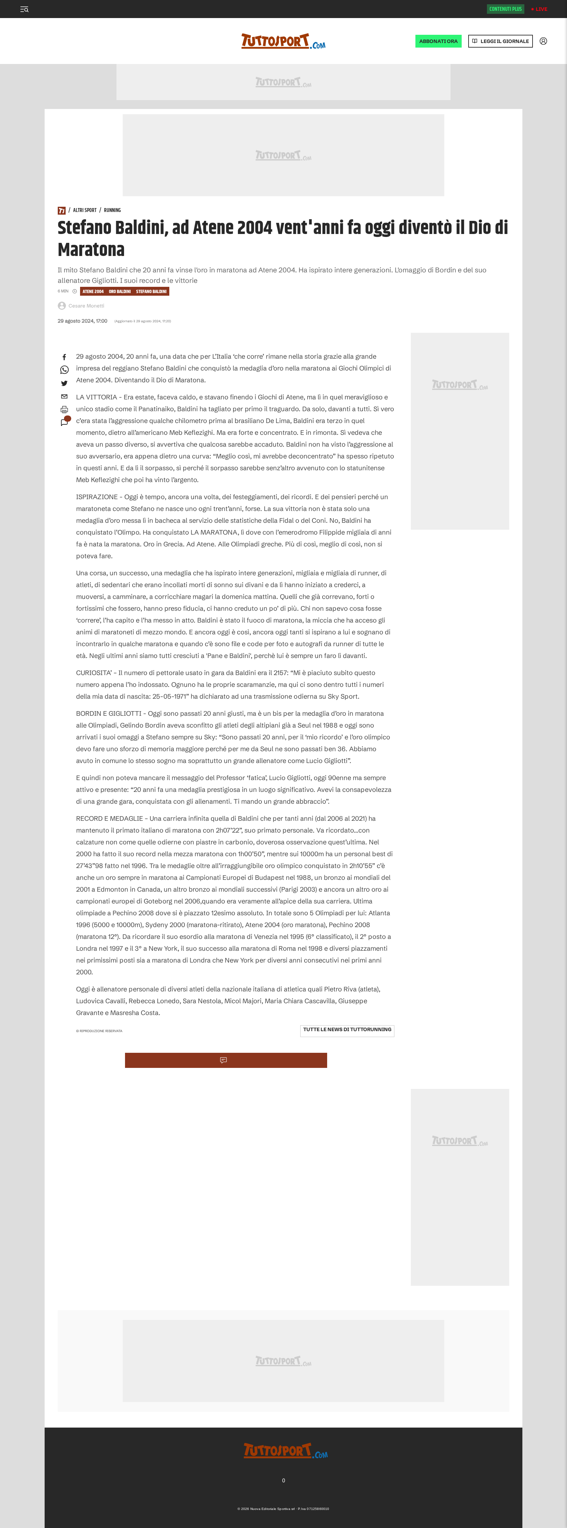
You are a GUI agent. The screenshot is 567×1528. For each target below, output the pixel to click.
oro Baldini (120, 291)
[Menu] (24, 9)
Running (112, 211)
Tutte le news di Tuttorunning (347, 1029)
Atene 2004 (93, 291)
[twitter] (64, 383)
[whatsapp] (64, 370)
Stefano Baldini (151, 291)
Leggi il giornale (505, 41)
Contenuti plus (506, 9)
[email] (64, 396)
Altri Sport (84, 211)
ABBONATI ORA (438, 41)
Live (541, 9)
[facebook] (64, 357)
